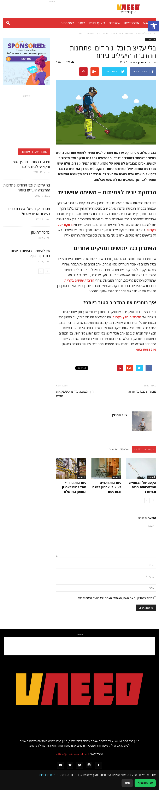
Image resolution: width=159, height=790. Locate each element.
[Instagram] (89, 765)
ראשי (146, 23)
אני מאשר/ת (145, 783)
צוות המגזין (144, 62)
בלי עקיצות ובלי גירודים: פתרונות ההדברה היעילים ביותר (26, 187)
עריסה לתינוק (40, 232)
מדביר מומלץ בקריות (126, 317)
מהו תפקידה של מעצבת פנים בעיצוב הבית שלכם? (29, 211)
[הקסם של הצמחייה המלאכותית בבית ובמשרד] (141, 468)
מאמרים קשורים (144, 449)
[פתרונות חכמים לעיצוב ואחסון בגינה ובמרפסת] (106, 468)
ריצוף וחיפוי (96, 23)
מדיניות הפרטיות (48, 775)
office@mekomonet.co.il (72, 754)
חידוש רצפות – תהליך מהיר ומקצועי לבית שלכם (31, 164)
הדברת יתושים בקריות (79, 280)
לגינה (81, 23)
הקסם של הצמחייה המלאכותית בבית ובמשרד (142, 487)
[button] (153, 26)
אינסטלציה (131, 23)
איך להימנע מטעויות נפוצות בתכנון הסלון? (30, 253)
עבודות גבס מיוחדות (142, 391)
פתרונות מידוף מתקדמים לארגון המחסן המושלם (74, 487)
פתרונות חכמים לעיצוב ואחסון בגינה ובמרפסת (106, 487)
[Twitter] (79, 765)
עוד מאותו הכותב (119, 449)
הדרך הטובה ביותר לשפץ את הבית (76, 393)
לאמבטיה (67, 23)
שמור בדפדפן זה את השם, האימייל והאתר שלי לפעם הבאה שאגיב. (115, 598)
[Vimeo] (70, 765)
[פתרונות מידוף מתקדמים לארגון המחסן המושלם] (71, 468)
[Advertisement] (51, 9)
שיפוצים (114, 23)
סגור (127, 783)
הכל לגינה (150, 39)
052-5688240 (146, 349)
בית (154, 33)
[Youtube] (60, 765)
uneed (151, 477)
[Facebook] (98, 765)
